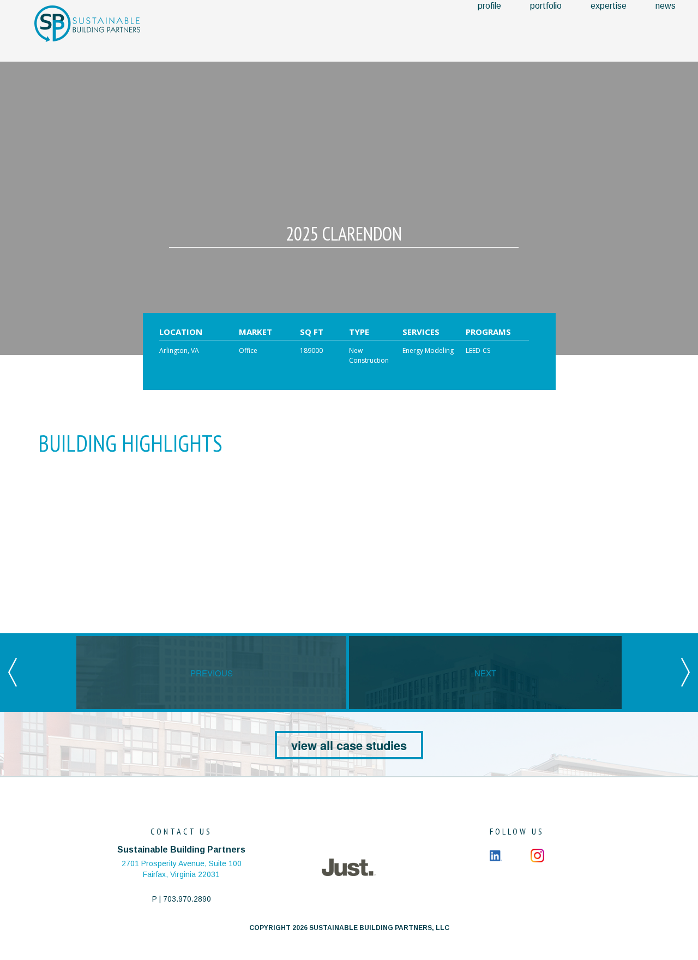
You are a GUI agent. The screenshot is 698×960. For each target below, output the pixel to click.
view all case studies (349, 745)
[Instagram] (537, 854)
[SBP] (87, 23)
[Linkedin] (496, 854)
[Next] (685, 671)
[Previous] (12, 671)
